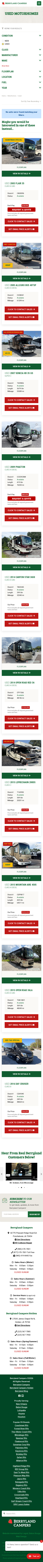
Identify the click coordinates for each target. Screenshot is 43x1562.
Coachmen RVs (21, 1425)
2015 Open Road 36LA (18, 991)
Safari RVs (21, 1457)
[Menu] (39, 3)
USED (7, 44)
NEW (7, 41)
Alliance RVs (21, 1460)
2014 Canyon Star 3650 (20, 578)
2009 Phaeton (15, 468)
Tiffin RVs (21, 1491)
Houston (21, 1417)
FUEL (4, 82)
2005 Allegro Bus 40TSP (20, 286)
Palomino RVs (21, 1448)
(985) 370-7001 (23, 1249)
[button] (1, 1174)
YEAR (4, 87)
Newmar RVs (21, 1438)
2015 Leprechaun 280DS (20, 783)
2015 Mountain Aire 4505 (21, 886)
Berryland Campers (21, 1385)
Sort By (30, 101)
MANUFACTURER (10, 55)
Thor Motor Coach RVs (21, 1432)
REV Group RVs (21, 1469)
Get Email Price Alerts (20, 229)
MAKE (4, 60)
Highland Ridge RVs (21, 1466)
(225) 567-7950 (23, 1335)
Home (4, 96)
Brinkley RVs (21, 1454)
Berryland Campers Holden (21, 1388)
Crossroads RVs (21, 1495)
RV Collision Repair (23, 1243)
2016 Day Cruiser (16, 1085)
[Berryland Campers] (14, 3)
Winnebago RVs (21, 1435)
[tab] (21, 35)
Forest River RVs (21, 1429)
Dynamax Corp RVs (21, 1444)
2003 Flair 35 (14, 184)
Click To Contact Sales (20, 221)
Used (20, 96)
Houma (21, 1413)
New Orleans (21, 1404)
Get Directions (23, 1239)
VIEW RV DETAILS (21, 173)
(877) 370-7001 (20, 1252)
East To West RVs (21, 1472)
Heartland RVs (21, 1498)
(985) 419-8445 (22, 1256)
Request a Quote (21, 209)
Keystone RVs (21, 1451)
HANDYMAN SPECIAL (13, 140)
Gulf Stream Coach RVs (21, 1501)
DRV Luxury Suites (21, 1504)
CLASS (5, 49)
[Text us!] (34, 1557)
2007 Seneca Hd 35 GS (19, 374)
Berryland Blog (21, 1391)
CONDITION (7, 35)
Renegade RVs (21, 1482)
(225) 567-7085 (23, 1331)
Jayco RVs (21, 1479)
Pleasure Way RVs (22, 1476)
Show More (5, 66)
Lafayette (21, 1410)
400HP (7, 265)
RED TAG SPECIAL (12, 1040)
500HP (7, 865)
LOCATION (7, 77)
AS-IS (7, 353)
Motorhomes (12, 96)
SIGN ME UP (35, 1214)
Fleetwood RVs (21, 1441)
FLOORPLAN (7, 71)
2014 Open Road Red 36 (19, 684)
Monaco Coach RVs (21, 1488)
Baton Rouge (21, 1407)
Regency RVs (21, 1485)
